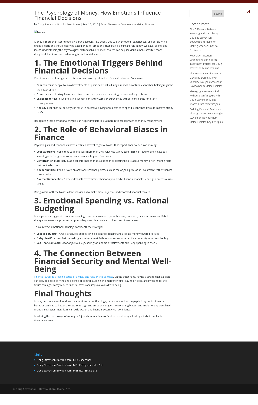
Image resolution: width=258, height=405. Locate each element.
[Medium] (229, 389)
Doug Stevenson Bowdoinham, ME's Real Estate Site (67, 370)
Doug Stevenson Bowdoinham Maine (59, 24)
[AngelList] (243, 389)
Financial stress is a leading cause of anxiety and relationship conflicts (73, 276)
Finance (149, 24)
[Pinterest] (236, 389)
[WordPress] (223, 389)
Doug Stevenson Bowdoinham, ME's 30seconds (64, 360)
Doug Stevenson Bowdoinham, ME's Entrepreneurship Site (70, 365)
